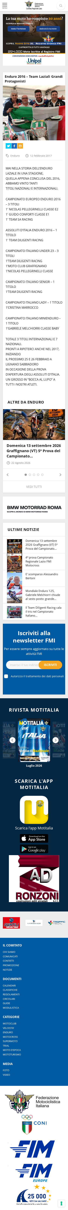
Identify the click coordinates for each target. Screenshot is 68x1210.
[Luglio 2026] (34, 740)
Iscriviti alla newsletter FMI (34, 636)
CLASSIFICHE (10, 990)
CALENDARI (9, 985)
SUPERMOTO (10, 1041)
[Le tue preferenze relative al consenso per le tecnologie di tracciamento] (61, 1203)
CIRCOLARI (9, 999)
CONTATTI (8, 960)
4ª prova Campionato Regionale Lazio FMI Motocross (39, 561)
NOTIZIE (7, 969)
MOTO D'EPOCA (12, 1050)
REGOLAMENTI (11, 994)
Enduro (15, 155)
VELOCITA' (8, 1028)
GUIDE (6, 1003)
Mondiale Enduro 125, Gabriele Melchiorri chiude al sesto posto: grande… (43, 595)
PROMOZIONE (11, 965)
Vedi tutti (34, 487)
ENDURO (8, 1032)
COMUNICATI (10, 956)
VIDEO (6, 1074)
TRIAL (6, 1045)
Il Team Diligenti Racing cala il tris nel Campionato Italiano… (43, 611)
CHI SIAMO (9, 952)
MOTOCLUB (9, 1023)
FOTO (6, 1070)
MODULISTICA (11, 1007)
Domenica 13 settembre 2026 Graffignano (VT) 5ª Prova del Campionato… (34, 451)
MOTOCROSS (10, 1036)
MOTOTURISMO (12, 1054)
